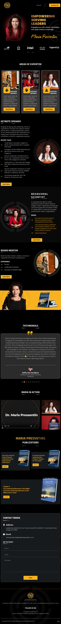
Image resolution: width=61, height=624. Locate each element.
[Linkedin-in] (58, 621)
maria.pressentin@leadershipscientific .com (20, 537)
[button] (28, 52)
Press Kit (39, 5)
